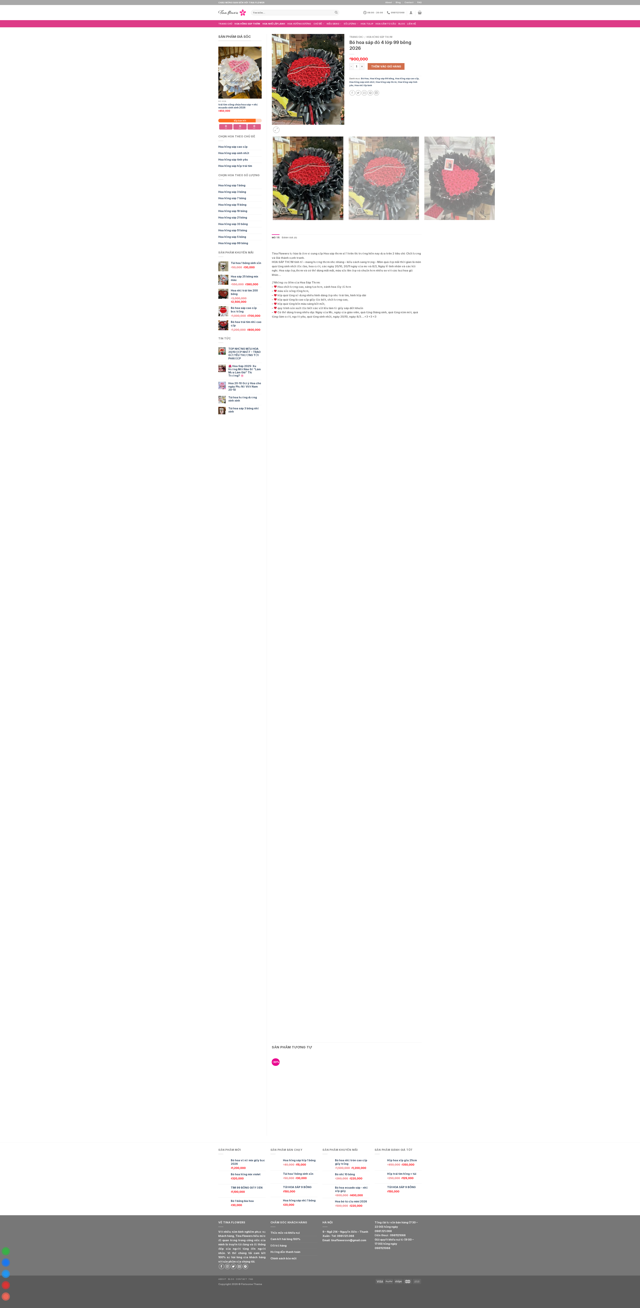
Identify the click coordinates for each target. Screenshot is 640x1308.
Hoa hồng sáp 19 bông (232, 211)
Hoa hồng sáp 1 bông (231, 185)
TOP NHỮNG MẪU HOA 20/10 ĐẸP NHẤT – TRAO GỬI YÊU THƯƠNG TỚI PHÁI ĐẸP (244, 353)
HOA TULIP (367, 23)
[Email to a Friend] (364, 93)
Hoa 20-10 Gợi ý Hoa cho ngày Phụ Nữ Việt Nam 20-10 (244, 386)
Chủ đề (318, 23)
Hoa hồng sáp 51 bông (232, 230)
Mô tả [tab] (276, 237)
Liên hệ (411, 23)
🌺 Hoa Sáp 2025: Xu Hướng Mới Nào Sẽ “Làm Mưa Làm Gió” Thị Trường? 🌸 (244, 371)
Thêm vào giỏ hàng (386, 66)
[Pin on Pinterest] (370, 93)
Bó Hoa (365, 78)
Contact (409, 2)
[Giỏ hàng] (420, 12)
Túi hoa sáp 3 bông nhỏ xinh (243, 410)
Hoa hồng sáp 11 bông (232, 204)
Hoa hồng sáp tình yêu (233, 159)
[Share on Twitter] (358, 93)
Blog (398, 2)
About (388, 2)
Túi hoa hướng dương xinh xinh (242, 399)
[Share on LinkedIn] (376, 93)
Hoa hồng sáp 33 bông (233, 224)
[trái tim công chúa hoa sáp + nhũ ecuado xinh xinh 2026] (240, 73)
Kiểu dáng (333, 23)
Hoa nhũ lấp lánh (273, 23)
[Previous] (273, 223)
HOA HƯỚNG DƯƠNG (299, 23)
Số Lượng (350, 23)
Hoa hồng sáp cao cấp (233, 146)
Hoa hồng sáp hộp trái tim (235, 166)
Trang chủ (225, 23)
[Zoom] (276, 130)
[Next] (284, 128)
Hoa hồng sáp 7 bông (232, 198)
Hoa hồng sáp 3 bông (232, 192)
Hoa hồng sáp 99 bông (233, 243)
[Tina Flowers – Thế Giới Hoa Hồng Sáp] (232, 12)
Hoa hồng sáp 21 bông (232, 217)
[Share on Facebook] (352, 93)
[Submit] (336, 12)
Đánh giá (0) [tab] (289, 237)
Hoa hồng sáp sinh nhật (233, 153)
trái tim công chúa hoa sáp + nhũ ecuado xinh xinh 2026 (238, 106)
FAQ (419, 2)
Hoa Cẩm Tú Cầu (386, 23)
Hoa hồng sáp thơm (247, 23)
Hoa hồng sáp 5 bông (232, 236)
